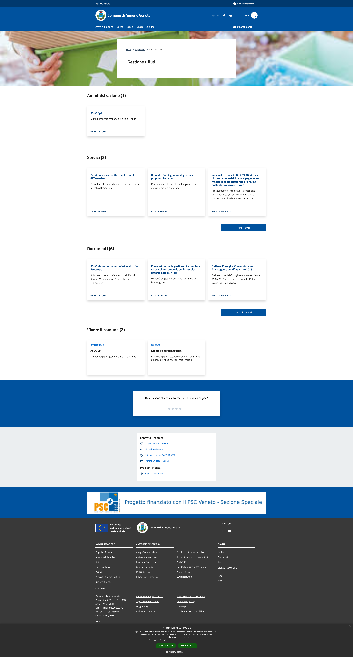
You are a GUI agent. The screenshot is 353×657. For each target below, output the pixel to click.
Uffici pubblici (97, 345)
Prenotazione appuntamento (149, 596)
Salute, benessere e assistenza (191, 567)
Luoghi (221, 575)
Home (128, 49)
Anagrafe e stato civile (146, 552)
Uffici (97, 562)
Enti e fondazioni (103, 567)
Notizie (221, 552)
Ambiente (181, 562)
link (203, 640)
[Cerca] (254, 15)
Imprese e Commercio (146, 562)
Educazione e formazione (148, 577)
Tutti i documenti (244, 312)
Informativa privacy (186, 601)
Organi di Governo (103, 552)
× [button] (350, 626)
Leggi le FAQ (142, 606)
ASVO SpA (96, 350)
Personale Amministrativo (107, 577)
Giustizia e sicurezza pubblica (190, 552)
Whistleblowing (184, 576)
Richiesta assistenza (145, 611)
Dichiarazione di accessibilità (190, 611)
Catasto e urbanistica (146, 567)
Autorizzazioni (183, 571)
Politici (98, 572)
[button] (176, 652)
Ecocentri (156, 345)
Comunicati (223, 557)
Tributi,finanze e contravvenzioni (192, 557)
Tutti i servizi (243, 227)
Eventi (221, 580)
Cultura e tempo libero (146, 557)
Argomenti (140, 49)
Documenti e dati (103, 582)
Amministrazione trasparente (191, 596)
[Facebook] (223, 15)
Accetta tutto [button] (166, 645)
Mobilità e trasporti (145, 572)
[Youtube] (229, 15)
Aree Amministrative (105, 557)
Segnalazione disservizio (147, 601)
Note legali (182, 606)
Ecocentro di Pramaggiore (166, 350)
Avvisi (221, 562)
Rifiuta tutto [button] (187, 645)
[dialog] (176, 640)
